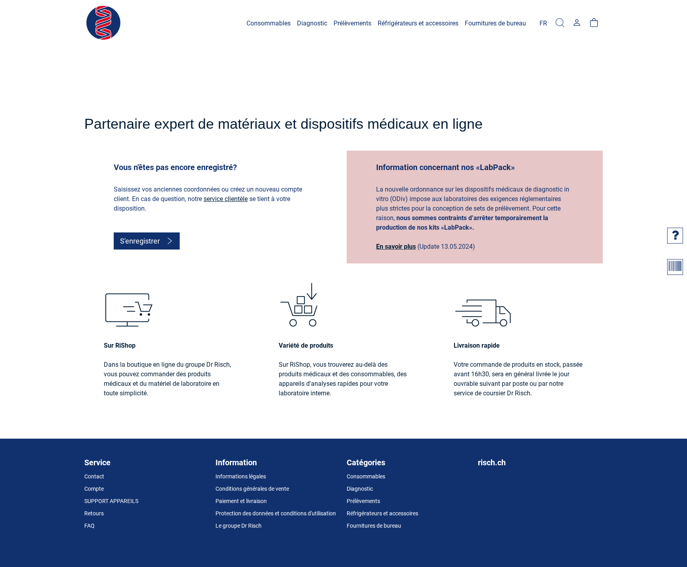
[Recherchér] (560, 23)
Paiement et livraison (241, 501)
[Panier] (594, 23)
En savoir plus (396, 246)
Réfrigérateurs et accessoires (382, 513)
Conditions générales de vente (252, 489)
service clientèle (226, 199)
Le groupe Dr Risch (238, 525)
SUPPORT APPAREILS (111, 501)
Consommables (366, 476)
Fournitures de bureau (374, 525)
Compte (94, 489)
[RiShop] (104, 23)
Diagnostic (360, 489)
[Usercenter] (577, 23)
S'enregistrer (140, 241)
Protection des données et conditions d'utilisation (275, 513)
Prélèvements (363, 501)
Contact (94, 476)
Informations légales (240, 476)
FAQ (89, 525)
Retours (94, 513)
